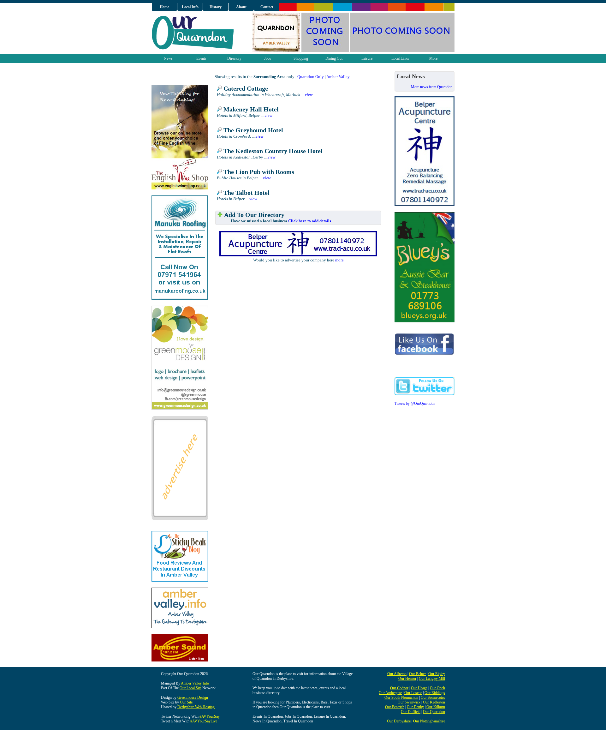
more (339, 260)
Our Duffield (410, 711)
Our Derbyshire (399, 721)
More (433, 58)
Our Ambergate (390, 693)
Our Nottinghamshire (429, 721)
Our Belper (417, 674)
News (168, 58)
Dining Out (333, 58)
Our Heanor (407, 678)
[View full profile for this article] (219, 88)
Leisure (366, 58)
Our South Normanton (401, 697)
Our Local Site (190, 688)
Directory (234, 58)
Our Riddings (435, 693)
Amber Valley (338, 76)
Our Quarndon (434, 711)
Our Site (186, 702)
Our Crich (437, 688)
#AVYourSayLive (203, 721)
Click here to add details (309, 220)
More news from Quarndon (431, 87)
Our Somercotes (433, 697)
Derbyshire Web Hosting (196, 707)
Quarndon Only (310, 76)
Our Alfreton (397, 674)
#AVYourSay (209, 716)
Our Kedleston (434, 702)
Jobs (267, 58)
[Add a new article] (220, 215)
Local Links (400, 58)
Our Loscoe (413, 693)
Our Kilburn (435, 707)
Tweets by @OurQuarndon (415, 403)
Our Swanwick (409, 702)
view (309, 94)
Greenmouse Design (192, 697)
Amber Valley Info (195, 683)
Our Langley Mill (432, 678)
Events (201, 58)
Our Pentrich (394, 707)
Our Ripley (436, 674)
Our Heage (419, 688)
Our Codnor (399, 688)
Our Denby (415, 707)
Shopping (301, 58)
